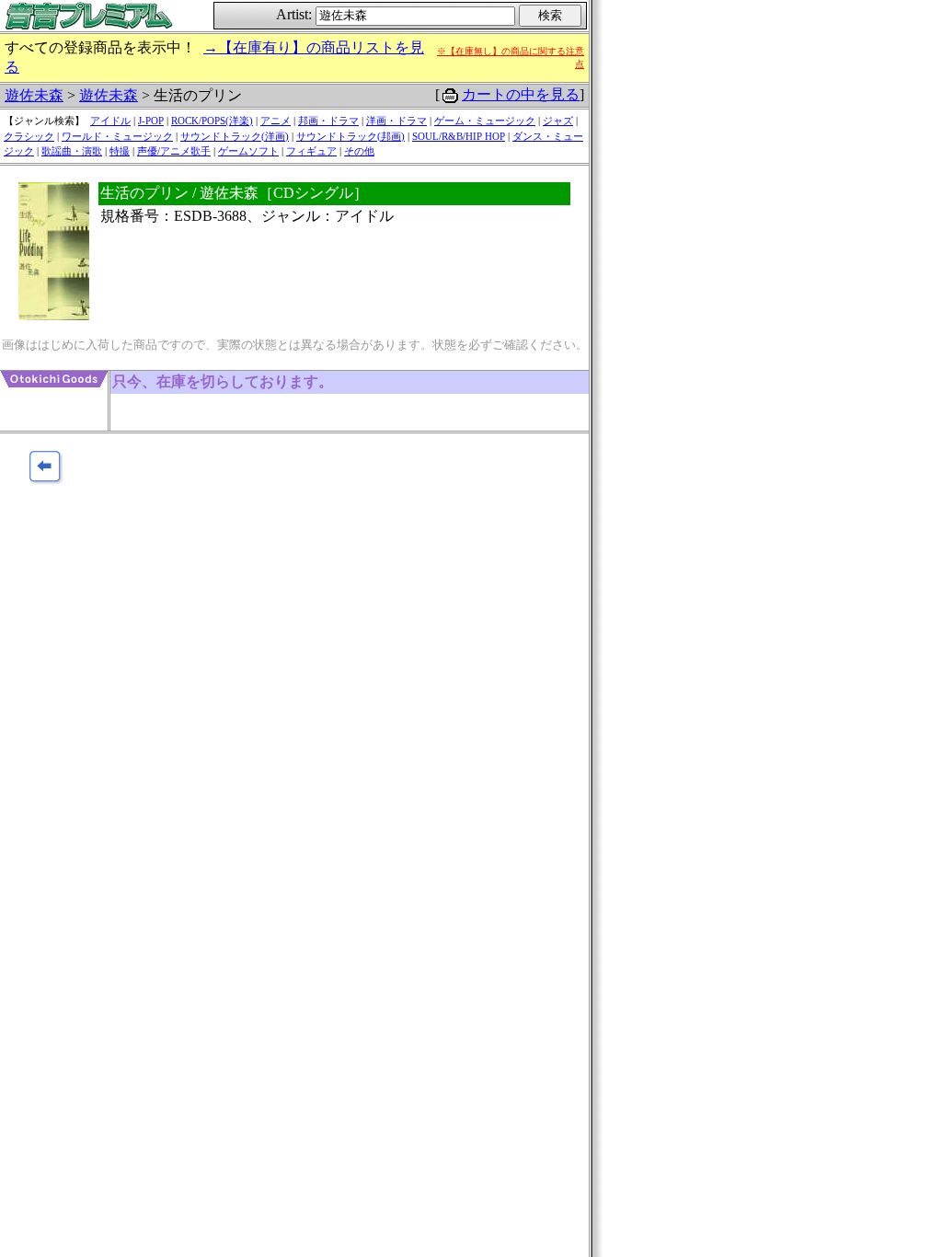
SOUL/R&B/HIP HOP (458, 136)
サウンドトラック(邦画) (350, 136)
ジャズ (558, 120)
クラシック (29, 136)
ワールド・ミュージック (117, 136)
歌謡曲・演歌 (71, 150)
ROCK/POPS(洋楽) (212, 120)
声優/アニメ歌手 (174, 150)
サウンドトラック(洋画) (234, 136)
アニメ (275, 120)
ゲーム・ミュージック (484, 120)
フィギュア (311, 150)
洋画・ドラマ (396, 120)
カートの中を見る (521, 94)
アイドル (110, 120)
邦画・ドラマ (328, 120)
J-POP (151, 120)
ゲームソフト (248, 150)
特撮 (119, 150)
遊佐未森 (34, 95)
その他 (359, 150)
